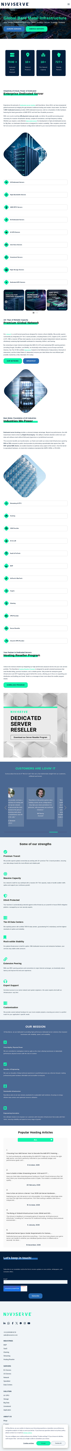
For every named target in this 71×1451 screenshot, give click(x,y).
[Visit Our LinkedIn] (4, 1323)
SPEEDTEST (31, 361)
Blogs (5, 1420)
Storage (6, 1399)
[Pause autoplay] (33, 313)
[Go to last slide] (6, 301)
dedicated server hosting (27, 105)
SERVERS (7, 1366)
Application (7, 1410)
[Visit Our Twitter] (16, 1323)
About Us (8, 1416)
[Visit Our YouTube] (29, 1323)
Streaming (7, 1356)
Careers (6, 1424)
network (8, 334)
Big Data (6, 1402)
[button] (5, 808)
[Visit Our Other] (21, 1323)
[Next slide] (65, 301)
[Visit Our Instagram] (25, 1323)
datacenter (27, 350)
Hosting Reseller (9, 1359)
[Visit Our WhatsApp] (8, 1323)
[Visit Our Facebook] (12, 1323)
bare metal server (31, 121)
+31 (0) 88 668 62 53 (10, 1332)
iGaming (6, 1352)
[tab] (36, 312)
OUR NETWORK (13, 361)
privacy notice (27, 1432)
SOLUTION (7, 1391)
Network (6, 1377)
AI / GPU (6, 1395)
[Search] (66, 30)
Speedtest (7, 1381)
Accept (43, 1443)
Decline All (58, 1443)
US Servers (7, 1374)
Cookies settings (28, 1443)
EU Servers (7, 1370)
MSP (5, 1345)
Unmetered (7, 1406)
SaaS (5, 1348)
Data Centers (8, 1385)
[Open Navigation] (69, 4)
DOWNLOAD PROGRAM (15, 685)
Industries (8, 1341)
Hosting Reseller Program (27, 669)
